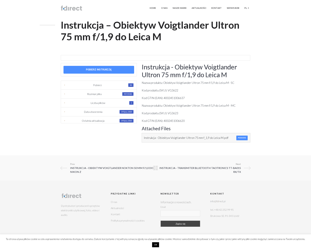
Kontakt (115, 214)
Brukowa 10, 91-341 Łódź (224, 215)
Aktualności (117, 208)
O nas (114, 201)
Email (163, 207)
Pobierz (242, 138)
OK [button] (155, 244)
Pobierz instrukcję (99, 69)
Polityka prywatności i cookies (128, 220)
